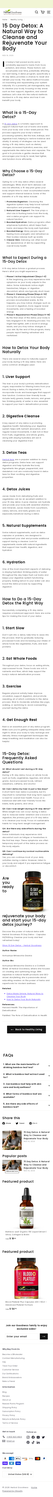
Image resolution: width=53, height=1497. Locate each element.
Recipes (6, 1396)
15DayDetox (12, 1171)
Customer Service (10, 1369)
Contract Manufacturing (13, 1358)
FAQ (4, 1362)
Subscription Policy (11, 1411)
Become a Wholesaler (12, 1354)
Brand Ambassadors (12, 1377)
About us (6, 1400)
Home (4, 19)
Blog (4, 1392)
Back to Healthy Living (28, 1029)
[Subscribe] (44, 1336)
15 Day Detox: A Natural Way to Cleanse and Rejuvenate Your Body (37, 1135)
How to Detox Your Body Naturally (24, 999)
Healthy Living (16, 19)
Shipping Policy (9, 1407)
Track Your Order (10, 1366)
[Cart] (42, 12)
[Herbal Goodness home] (12, 12)
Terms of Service (10, 1423)
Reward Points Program (13, 1403)
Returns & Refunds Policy (14, 1419)
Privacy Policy (8, 1415)
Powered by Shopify (12, 1491)
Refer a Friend (8, 1381)
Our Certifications (10, 1373)
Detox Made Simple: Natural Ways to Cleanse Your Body (25, 995)
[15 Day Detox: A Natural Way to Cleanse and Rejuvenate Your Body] (12, 1140)
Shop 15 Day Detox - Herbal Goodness (22, 945)
